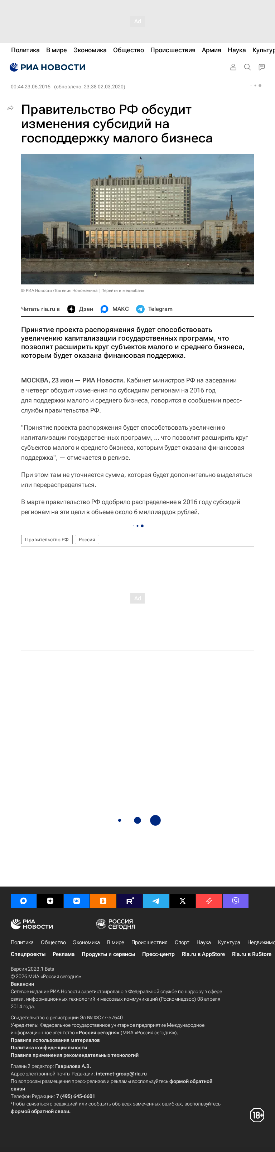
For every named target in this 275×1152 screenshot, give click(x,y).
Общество (53, 942)
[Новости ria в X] (183, 901)
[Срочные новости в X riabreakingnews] (209, 901)
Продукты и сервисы (108, 954)
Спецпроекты (28, 954)
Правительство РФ (47, 539)
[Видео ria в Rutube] (130, 901)
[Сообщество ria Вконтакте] (77, 901)
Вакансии (22, 984)
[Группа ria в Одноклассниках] (103, 901)
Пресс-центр (158, 954)
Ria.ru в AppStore (203, 954)
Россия (87, 539)
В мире (115, 942)
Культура (229, 942)
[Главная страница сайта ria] (47, 67)
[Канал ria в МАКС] (24, 901)
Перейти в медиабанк (122, 290)
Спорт (182, 942)
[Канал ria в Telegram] (156, 901)
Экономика (86, 942)
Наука (204, 942)
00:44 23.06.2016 (30, 86)
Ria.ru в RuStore (251, 954)
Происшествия (149, 942)
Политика (22, 942)
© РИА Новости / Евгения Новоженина (59, 290)
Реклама (63, 954)
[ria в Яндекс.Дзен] (50, 901)
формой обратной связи (40, 1111)
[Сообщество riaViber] (236, 901)
